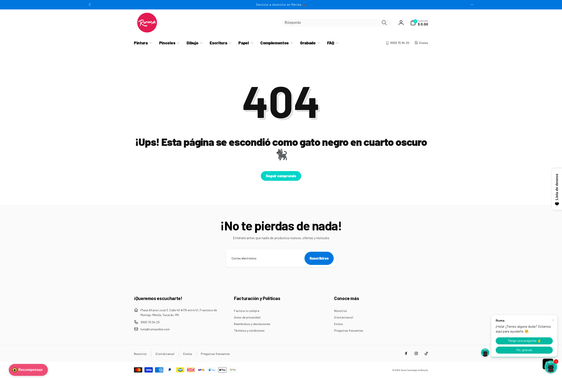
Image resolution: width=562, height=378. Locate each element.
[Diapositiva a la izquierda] (90, 4)
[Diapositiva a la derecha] (472, 4)
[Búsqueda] (384, 22)
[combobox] (337, 23)
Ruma (404, 370)
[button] (419, 22)
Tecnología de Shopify (417, 370)
